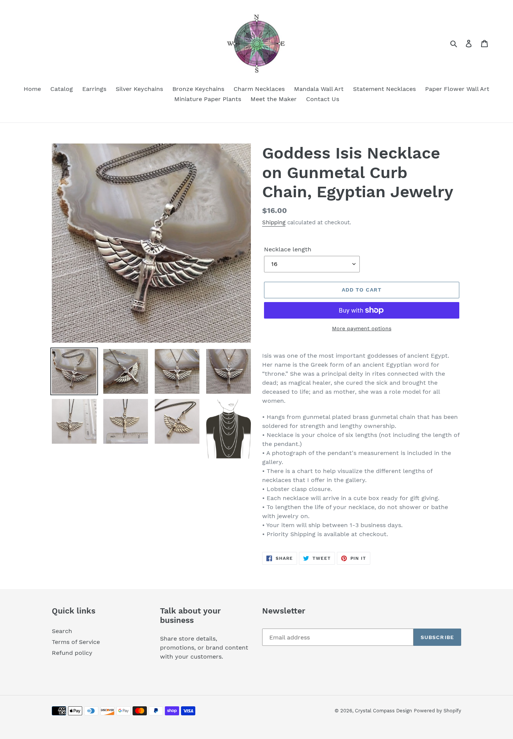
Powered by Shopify (437, 710)
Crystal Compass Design (383, 710)
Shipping (273, 222)
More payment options (361, 328)
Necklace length (287, 249)
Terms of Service (76, 641)
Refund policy (72, 652)
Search (62, 631)
